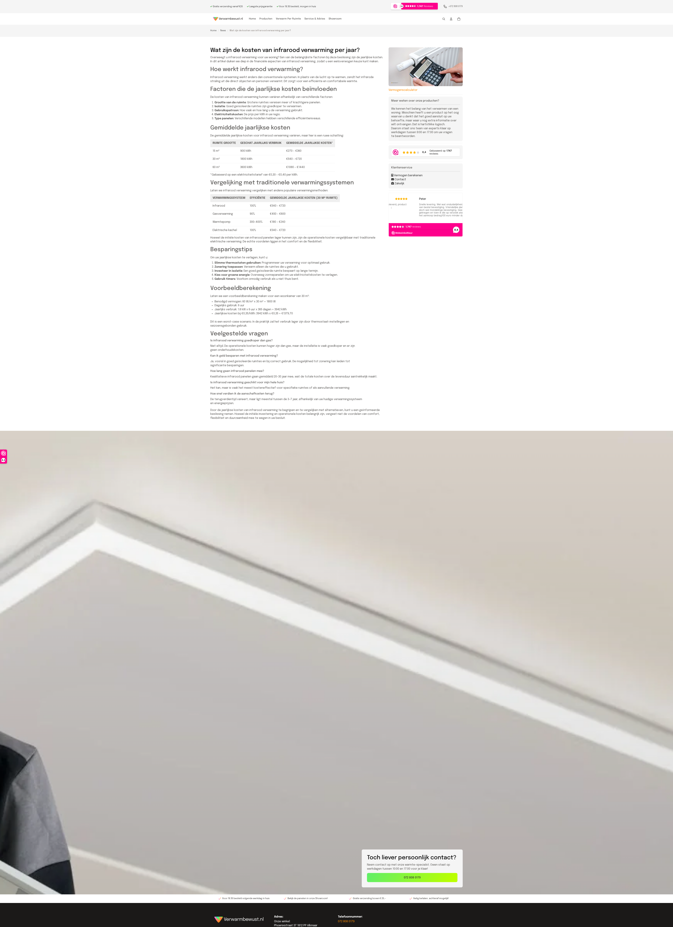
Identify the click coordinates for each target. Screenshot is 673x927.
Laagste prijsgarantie (261, 7)
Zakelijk (399, 183)
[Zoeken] (444, 19)
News (223, 31)
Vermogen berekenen (408, 175)
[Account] (451, 19)
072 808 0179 (412, 877)
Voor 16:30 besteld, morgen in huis (297, 7)
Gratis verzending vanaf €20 (227, 7)
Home (213, 31)
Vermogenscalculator (403, 90)
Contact (400, 179)
